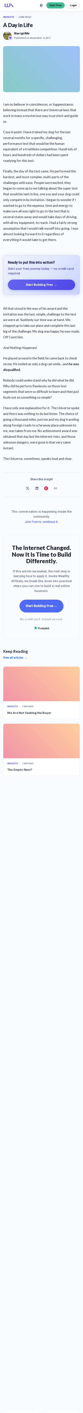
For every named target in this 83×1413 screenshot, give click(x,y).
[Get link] (55, 488)
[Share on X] (27, 488)
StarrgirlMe (22, 33)
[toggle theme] (41, 5)
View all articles (15, 657)
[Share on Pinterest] (46, 488)
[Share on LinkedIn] (37, 488)
